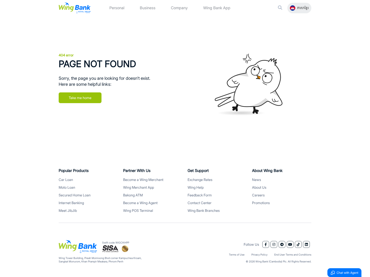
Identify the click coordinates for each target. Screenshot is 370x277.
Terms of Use (237, 254)
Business (147, 8)
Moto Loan (67, 187)
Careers (258, 195)
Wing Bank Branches (204, 210)
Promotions (261, 203)
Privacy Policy (259, 254)
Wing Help (196, 187)
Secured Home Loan (75, 195)
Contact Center (200, 203)
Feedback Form (200, 195)
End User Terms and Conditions (292, 254)
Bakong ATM (133, 195)
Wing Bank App (216, 8)
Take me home (80, 98)
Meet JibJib (68, 210)
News (256, 180)
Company (179, 8)
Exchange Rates (200, 180)
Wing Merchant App (138, 187)
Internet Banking (71, 203)
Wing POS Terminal (138, 210)
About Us (259, 187)
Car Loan (66, 180)
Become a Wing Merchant (143, 180)
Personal (116, 8)
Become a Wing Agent (140, 203)
